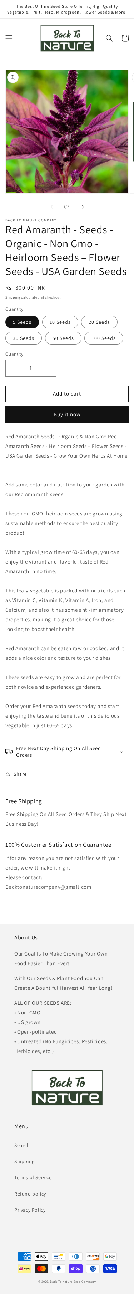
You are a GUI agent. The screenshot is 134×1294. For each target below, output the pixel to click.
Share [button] (20, 774)
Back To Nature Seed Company (73, 1281)
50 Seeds (63, 338)
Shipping (12, 297)
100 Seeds (104, 338)
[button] (9, 38)
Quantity (14, 354)
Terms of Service (33, 1177)
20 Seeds (99, 322)
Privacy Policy (29, 1210)
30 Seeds (23, 338)
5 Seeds (22, 322)
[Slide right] (83, 207)
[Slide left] (51, 207)
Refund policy (30, 1194)
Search (22, 1145)
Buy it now (67, 414)
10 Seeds (60, 322)
